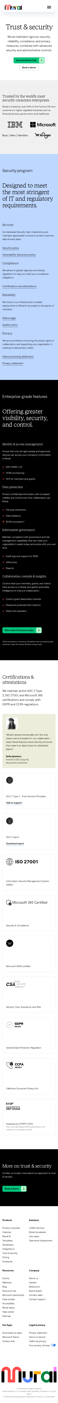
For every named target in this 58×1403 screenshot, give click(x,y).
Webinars (7, 1282)
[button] (49, 7)
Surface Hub (8, 1341)
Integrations (8, 1248)
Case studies (8, 1299)
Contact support (37, 1299)
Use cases (34, 1236)
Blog (4, 1286)
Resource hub (9, 1290)
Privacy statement (38, 1332)
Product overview (11, 1228)
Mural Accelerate (37, 1232)
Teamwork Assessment (40, 1240)
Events (5, 1278)
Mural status (8, 1307)
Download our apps (12, 1332)
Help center (8, 1311)
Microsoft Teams (10, 1337)
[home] (13, 7)
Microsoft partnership (13, 1295)
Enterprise (7, 1261)
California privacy (37, 1341)
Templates (7, 1240)
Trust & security (10, 1253)
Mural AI (6, 1236)
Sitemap (6, 1316)
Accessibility (8, 1303)
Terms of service (37, 1337)
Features (6, 1232)
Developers (8, 1244)
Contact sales (36, 1295)
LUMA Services (36, 1228)
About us (33, 1278)
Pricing (5, 1257)
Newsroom (34, 1286)
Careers (33, 1282)
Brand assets (35, 1290)
